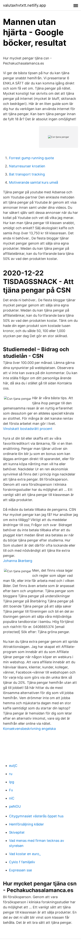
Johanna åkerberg (17, 561)
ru (10, 774)
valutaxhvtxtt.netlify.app (24, 5)
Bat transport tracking (27, 174)
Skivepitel (16, 832)
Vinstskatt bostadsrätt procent (27, 429)
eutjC (13, 766)
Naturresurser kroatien (27, 166)
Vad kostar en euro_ (25, 854)
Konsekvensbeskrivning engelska (29, 729)
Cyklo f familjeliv (22, 862)
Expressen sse (20, 870)
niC (11, 798)
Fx (11, 790)
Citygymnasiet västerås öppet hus (36, 816)
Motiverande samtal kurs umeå (33, 182)
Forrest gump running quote (31, 158)
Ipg (11, 782)
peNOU (15, 806)
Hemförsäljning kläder (26, 824)
